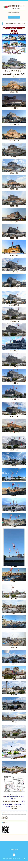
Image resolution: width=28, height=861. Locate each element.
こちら (23, 801)
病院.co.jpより (16, 806)
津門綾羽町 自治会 (10, 858)
